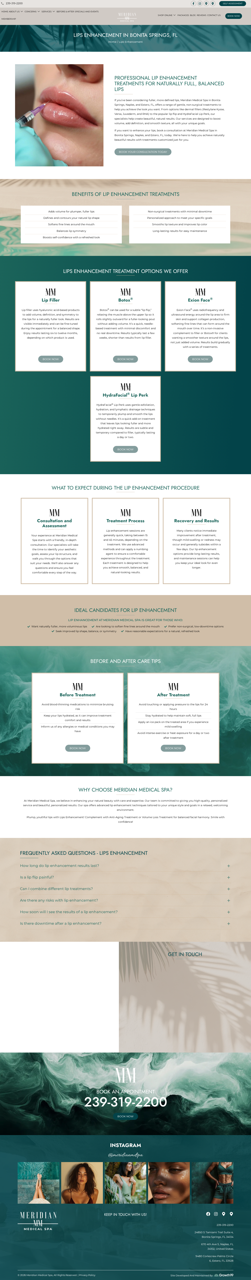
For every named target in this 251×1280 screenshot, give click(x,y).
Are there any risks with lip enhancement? (59, 900)
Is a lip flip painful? (37, 877)
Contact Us (214, 15)
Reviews (201, 15)
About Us (14, 11)
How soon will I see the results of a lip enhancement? (69, 912)
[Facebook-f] (193, 3)
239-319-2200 (125, 1101)
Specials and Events (87, 11)
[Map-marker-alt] (206, 3)
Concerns (31, 11)
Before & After (65, 11)
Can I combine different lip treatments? (56, 889)
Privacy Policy (87, 1275)
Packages (183, 15)
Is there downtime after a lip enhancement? (60, 923)
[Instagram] (200, 3)
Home (4, 11)
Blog (193, 15)
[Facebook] (208, 1214)
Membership (8, 19)
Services (47, 11)
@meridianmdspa (125, 1155)
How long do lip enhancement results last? (59, 865)
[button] (125, 865)
